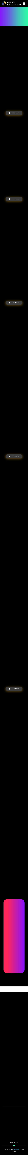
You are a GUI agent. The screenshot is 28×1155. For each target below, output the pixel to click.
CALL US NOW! (13, 1064)
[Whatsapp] (14, 1102)
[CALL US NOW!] (11, 1063)
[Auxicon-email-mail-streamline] (17, 1102)
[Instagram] (9, 1102)
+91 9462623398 (7, 1121)
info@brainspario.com (8, 1080)
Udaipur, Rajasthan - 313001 (9, 1133)
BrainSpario (16, 1149)
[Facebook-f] (11, 1102)
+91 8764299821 (7, 1124)
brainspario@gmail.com (8, 1090)
